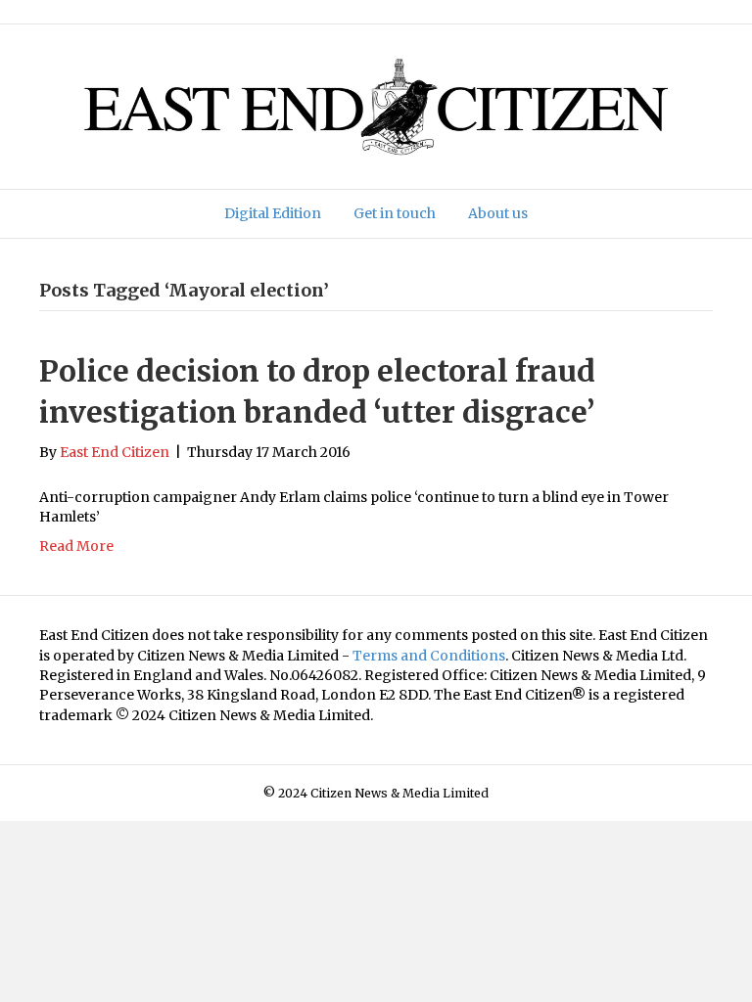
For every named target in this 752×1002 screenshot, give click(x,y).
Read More (76, 546)
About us (498, 213)
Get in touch (394, 213)
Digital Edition (272, 213)
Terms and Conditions (428, 655)
